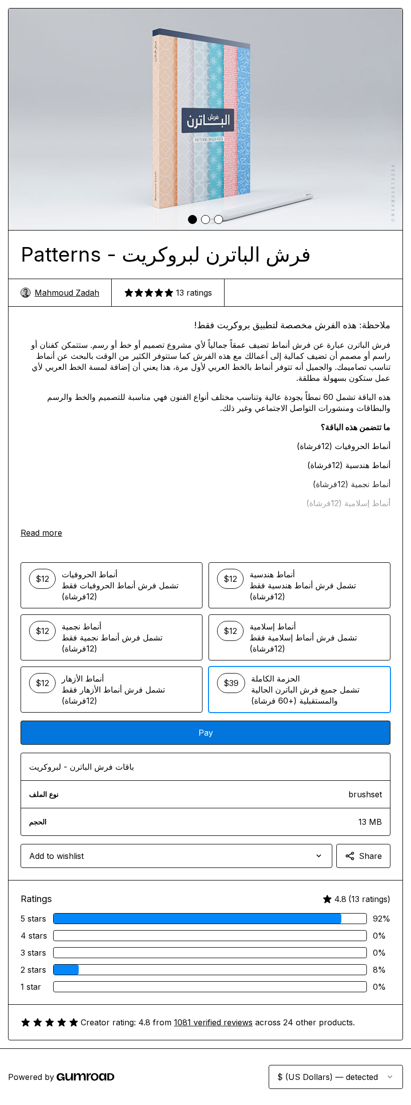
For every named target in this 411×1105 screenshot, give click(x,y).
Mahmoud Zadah (67, 293)
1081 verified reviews (213, 1022)
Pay (205, 733)
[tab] (192, 219)
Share (370, 856)
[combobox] (176, 856)
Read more (41, 533)
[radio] (111, 585)
